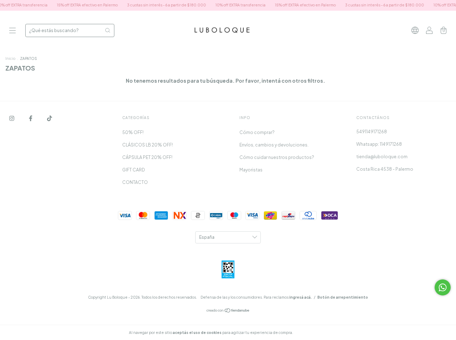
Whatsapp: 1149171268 (379, 144)
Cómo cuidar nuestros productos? (276, 157)
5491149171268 (371, 131)
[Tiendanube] (228, 311)
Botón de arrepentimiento (342, 297)
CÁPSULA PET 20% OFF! (147, 157)
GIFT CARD (133, 169)
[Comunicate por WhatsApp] (443, 287)
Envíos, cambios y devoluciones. (274, 145)
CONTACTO (135, 182)
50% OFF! (133, 132)
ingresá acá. (300, 297)
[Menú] (12, 31)
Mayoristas (251, 169)
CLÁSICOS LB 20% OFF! (147, 145)
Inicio (10, 58)
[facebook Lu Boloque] (31, 118)
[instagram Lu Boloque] (12, 118)
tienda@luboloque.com (382, 156)
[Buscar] (108, 30)
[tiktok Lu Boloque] (49, 118)
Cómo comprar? (257, 132)
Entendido (312, 332)
